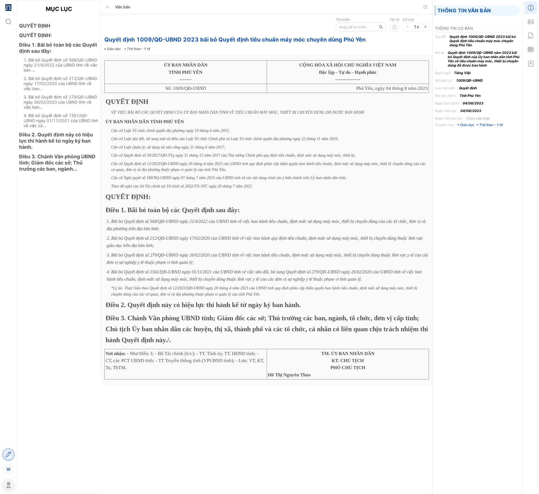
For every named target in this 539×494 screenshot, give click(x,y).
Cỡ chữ (408, 19)
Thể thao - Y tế (491, 125)
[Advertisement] (59, 275)
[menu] (8, 238)
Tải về (394, 19)
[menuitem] (8, 7)
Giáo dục (467, 125)
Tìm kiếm (343, 19)
